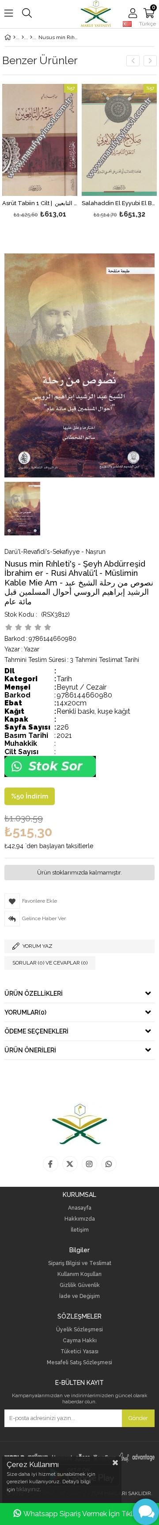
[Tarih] (31, 37)
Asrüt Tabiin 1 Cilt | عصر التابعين (39, 203)
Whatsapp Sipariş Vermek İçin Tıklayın (84, 1514)
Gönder (138, 1418)
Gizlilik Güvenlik (80, 1285)
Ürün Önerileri (30, 1050)
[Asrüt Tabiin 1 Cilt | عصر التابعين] (39, 140)
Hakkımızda (79, 1219)
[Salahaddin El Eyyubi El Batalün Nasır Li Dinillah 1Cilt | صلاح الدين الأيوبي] (119, 140)
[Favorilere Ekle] (40, 152)
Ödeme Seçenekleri (36, 1031)
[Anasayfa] (14, 37)
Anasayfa (79, 1208)
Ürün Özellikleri (33, 993)
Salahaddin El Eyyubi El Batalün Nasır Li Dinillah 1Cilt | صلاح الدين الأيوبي (119, 203)
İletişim (80, 1230)
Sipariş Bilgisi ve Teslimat (79, 1263)
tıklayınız (28, 1489)
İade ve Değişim (79, 1296)
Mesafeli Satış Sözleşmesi (79, 1363)
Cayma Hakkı (80, 1341)
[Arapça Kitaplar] (23, 37)
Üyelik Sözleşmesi (79, 1330)
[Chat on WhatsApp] (50, 775)
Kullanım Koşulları (79, 1274)
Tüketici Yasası (79, 1352)
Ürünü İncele (54, 152)
